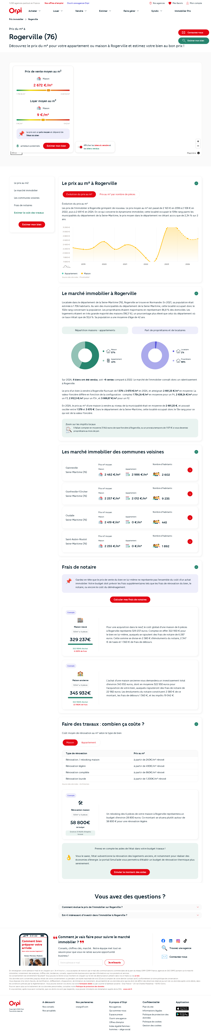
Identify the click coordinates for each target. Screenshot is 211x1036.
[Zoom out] (198, 146)
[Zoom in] (198, 141)
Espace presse (116, 1014)
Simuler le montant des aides (130, 872)
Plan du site (148, 1006)
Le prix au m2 (21, 183)
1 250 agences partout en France (24, 3)
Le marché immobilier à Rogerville (99, 293)
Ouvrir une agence (117, 1018)
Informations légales (152, 1010)
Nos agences (115, 1006)
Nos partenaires (84, 1002)
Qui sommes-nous (117, 1010)
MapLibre (191, 153)
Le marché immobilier (26, 190)
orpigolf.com (82, 1006)
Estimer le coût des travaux (29, 212)
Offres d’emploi (116, 1022)
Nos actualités (49, 1010)
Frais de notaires (23, 205)
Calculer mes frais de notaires (130, 599)
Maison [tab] (70, 742)
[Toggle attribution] (198, 153)
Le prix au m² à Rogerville (89, 183)
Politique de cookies (152, 1021)
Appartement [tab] (88, 742)
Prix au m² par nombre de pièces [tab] (117, 194)
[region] (105, 109)
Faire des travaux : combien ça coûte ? (103, 724)
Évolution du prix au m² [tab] (79, 194)
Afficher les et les (97, 147)
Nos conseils (48, 1006)
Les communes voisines (26, 198)
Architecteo (84, 784)
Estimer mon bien (56, 145)
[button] (130, 907)
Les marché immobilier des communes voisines (113, 452)
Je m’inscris (114, 962)
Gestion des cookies (152, 1025)
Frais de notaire (79, 567)
